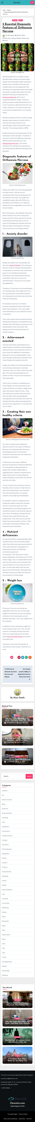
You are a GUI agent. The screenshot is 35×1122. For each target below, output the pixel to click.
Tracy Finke (10, 742)
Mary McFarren (11, 722)
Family (4, 858)
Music (4, 917)
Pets (3, 930)
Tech (3, 944)
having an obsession (9, 97)
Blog (3, 804)
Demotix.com (17, 1103)
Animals (4, 790)
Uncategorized (7, 962)
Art (3, 795)
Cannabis (5, 817)
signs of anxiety (15, 265)
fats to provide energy (14, 636)
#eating (13, 38)
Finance (4, 867)
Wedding (5, 975)
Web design (6, 971)
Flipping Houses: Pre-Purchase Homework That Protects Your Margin (17, 1004)
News (20, 20)
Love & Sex (5, 903)
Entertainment (7, 849)
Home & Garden (7, 890)
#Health (18, 38)
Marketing (5, 908)
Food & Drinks (6, 871)
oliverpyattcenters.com (11, 143)
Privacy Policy (23, 1114)
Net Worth (5, 921)
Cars (3, 822)
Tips (3, 948)
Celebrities (5, 826)
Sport (4, 939)
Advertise (22, 1119)
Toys (3, 953)
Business (5, 808)
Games (4, 880)
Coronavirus (6, 831)
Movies (4, 912)
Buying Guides (7, 813)
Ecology (4, 840)
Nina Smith (11, 35)
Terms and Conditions (10, 1119)
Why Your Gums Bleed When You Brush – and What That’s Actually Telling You (17, 720)
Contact (29, 1119)
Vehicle (4, 966)
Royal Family (6, 935)
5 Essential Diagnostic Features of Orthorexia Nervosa (17, 28)
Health (15, 20)
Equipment (5, 853)
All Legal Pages (12, 1114)
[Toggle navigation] (2, 3)
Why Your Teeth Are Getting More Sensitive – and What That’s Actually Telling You (17, 740)
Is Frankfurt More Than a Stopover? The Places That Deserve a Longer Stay (17, 1060)
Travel (4, 957)
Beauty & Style (7, 799)
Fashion (4, 862)
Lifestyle (5, 899)
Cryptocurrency (7, 835)
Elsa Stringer (11, 762)
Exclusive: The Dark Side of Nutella (17, 760)
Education (5, 844)
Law (3, 894)
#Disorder (7, 38)
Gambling (5, 876)
